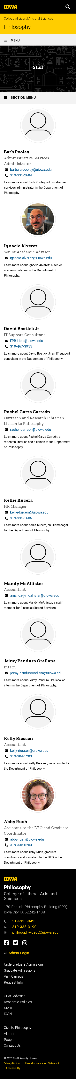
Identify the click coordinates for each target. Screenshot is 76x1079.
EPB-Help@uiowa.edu (26, 341)
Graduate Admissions (19, 970)
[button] (68, 7)
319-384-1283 (21, 756)
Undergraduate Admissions (24, 964)
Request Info (13, 982)
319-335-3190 (24, 926)
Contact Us (12, 1045)
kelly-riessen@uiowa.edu (29, 751)
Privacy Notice (12, 1063)
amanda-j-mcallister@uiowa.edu (34, 595)
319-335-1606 (21, 518)
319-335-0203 (21, 845)
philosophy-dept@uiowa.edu (35, 932)
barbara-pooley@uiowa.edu (31, 170)
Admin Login (18, 953)
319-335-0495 (24, 921)
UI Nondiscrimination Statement (41, 1063)
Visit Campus (13, 976)
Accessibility (13, 1068)
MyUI (8, 1008)
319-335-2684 (21, 175)
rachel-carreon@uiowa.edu (30, 430)
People (9, 1040)
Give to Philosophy (17, 1028)
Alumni (9, 1034)
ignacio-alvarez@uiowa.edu (31, 258)
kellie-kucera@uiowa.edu (29, 512)
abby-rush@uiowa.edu (27, 839)
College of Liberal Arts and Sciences (28, 18)
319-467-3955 (21, 346)
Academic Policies (18, 1002)
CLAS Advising (14, 996)
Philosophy (17, 27)
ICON (8, 1014)
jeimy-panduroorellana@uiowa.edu (36, 673)
